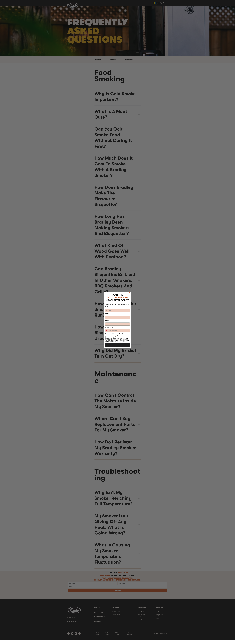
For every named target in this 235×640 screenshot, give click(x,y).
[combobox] (107, 330)
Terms (123, 341)
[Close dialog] (130, 292)
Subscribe (117, 345)
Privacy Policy (118, 341)
